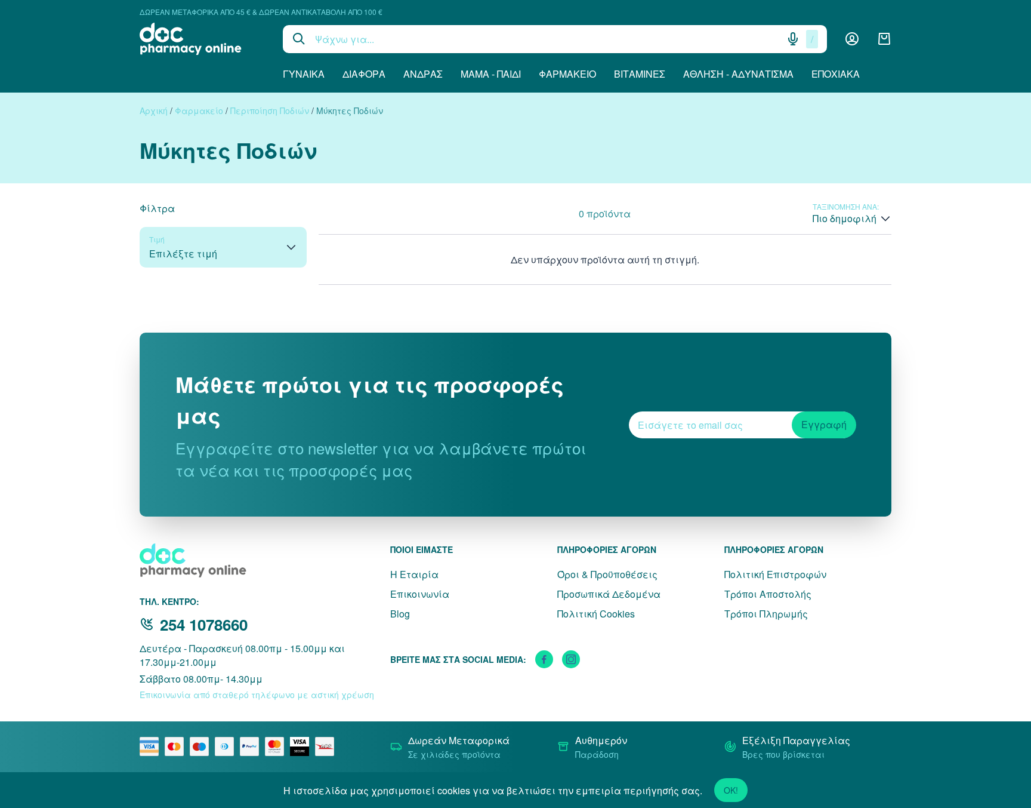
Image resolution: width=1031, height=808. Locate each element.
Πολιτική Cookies (596, 613)
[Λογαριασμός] (852, 39)
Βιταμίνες (639, 74)
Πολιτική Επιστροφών (775, 574)
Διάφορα (363, 74)
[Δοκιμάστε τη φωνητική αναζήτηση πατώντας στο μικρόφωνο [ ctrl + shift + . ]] (793, 39)
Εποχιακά (835, 74)
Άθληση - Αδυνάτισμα (738, 74)
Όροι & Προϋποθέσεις (607, 574)
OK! (731, 790)
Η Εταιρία (414, 574)
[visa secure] (302, 746)
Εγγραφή (824, 424)
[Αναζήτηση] (299, 39)
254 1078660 (204, 624)
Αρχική (154, 110)
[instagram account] (571, 659)
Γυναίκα (304, 74)
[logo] (202, 39)
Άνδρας (423, 74)
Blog (400, 613)
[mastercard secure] (277, 746)
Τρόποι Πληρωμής (766, 613)
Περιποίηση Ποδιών (269, 110)
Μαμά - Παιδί (491, 74)
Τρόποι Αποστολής (767, 594)
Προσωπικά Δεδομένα (608, 594)
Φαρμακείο (567, 74)
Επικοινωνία (419, 594)
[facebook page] (544, 659)
